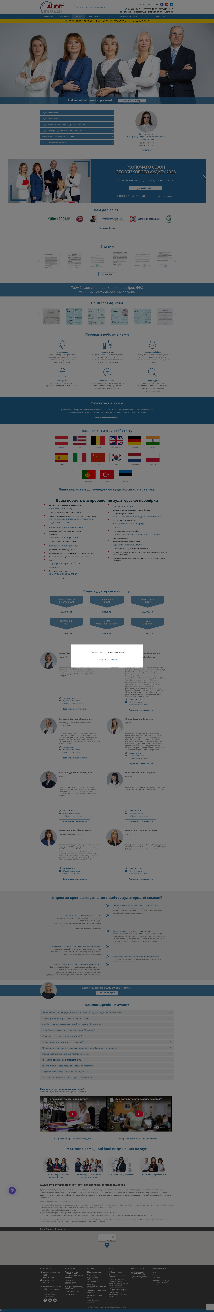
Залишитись (101, 659)
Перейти (114, 659)
